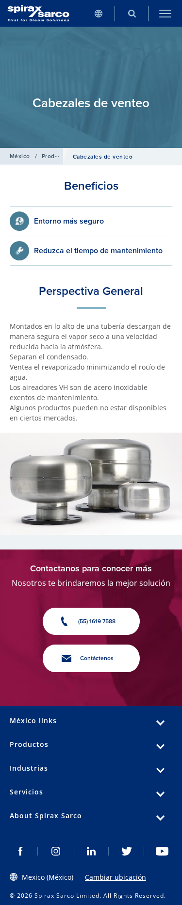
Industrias (29, 768)
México (20, 156)
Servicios (26, 791)
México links (33, 720)
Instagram (55, 851)
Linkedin (91, 851)
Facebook (20, 851)
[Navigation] (165, 13)
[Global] (98, 13)
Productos (56, 156)
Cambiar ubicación (115, 877)
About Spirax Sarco (46, 815)
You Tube (161, 851)
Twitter (126, 851)
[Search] (131, 13)
